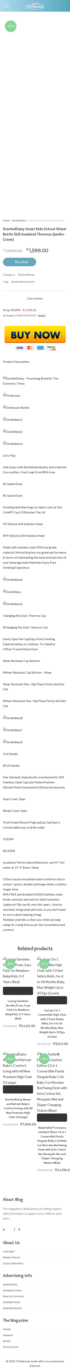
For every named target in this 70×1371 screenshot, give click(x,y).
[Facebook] (4, 1229)
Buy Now (21, 262)
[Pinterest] (14, 1229)
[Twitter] (9, 1229)
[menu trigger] (8, 6)
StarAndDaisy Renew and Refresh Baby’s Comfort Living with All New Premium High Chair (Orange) (18, 1108)
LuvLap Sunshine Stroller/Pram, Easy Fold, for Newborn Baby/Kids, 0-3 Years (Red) (18, 1009)
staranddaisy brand (22, 281)
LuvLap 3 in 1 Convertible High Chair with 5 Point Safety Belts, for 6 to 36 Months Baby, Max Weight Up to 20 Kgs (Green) (52, 1023)
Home (6, 220)
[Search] (64, 6)
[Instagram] (19, 1229)
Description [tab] (35, 298)
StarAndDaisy (19, 220)
